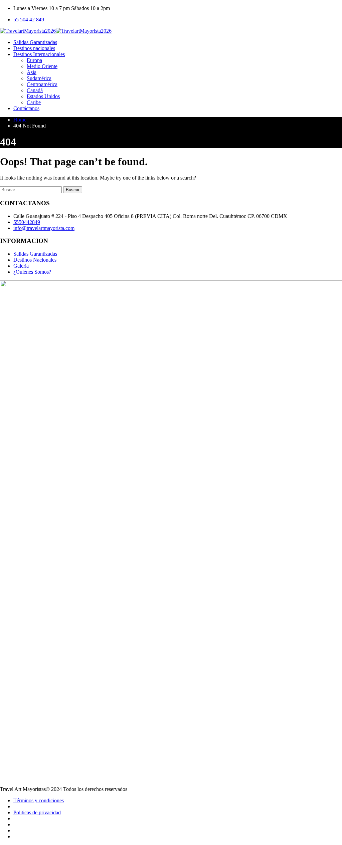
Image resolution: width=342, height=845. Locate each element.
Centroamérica (42, 84)
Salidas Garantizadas (35, 42)
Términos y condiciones (38, 800)
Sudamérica (39, 78)
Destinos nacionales (34, 48)
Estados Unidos (43, 96)
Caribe (34, 102)
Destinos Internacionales (39, 54)
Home (19, 119)
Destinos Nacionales (34, 260)
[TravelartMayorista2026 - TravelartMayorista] (56, 31)
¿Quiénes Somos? (32, 272)
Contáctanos (26, 108)
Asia (31, 72)
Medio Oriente (42, 66)
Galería (21, 266)
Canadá (35, 90)
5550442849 (26, 222)
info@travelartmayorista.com (43, 228)
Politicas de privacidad (37, 812)
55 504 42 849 (28, 19)
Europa (34, 60)
